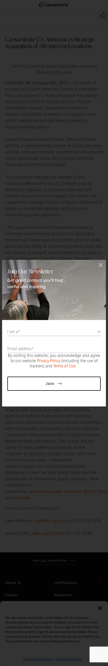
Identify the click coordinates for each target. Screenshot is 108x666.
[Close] (100, 265)
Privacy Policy (48, 360)
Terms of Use (64, 366)
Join (50, 383)
